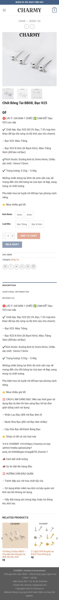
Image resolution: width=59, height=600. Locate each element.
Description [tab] (9, 285)
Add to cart (28, 235)
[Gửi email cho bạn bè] (22, 266)
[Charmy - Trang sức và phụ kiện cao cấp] (30, 10)
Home (22, 21)
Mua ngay (12, 244)
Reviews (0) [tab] (8, 298)
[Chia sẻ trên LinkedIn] (33, 266)
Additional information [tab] (15, 292)
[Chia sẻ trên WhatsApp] (5, 266)
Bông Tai (34, 21)
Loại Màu (6, 224)
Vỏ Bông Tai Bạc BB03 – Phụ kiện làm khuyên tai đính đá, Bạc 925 (14, 554)
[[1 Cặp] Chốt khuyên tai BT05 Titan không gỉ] (44, 535)
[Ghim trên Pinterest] (28, 266)
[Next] (51, 59)
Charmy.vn (38, 588)
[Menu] (4, 10)
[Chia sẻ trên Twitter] (16, 266)
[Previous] (7, 59)
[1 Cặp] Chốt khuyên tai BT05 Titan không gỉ (42, 552)
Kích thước (7, 214)
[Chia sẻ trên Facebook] (11, 266)
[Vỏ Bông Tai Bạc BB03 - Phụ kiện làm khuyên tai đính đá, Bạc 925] (15, 535)
